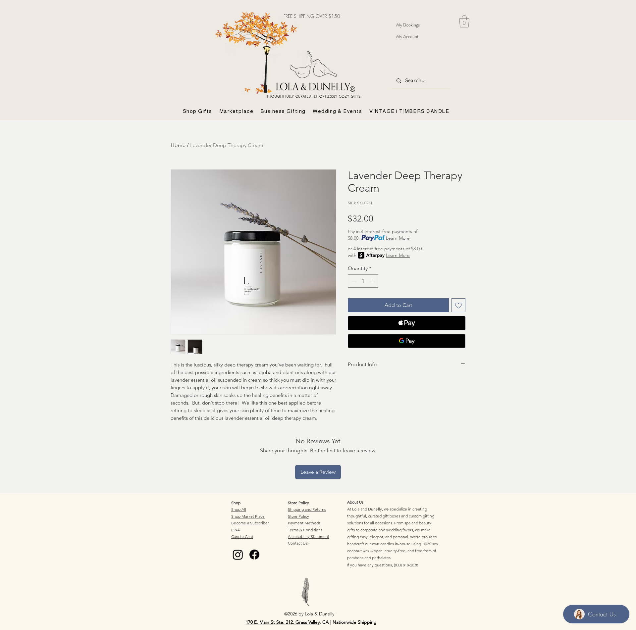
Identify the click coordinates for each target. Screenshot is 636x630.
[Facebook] (254, 554)
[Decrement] (353, 281)
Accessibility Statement (308, 536)
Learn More (398, 238)
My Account (407, 36)
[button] (464, 21)
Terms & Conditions (305, 529)
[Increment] (372, 281)
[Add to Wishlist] (458, 305)
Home (178, 145)
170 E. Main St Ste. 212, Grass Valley (283, 622)
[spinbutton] (363, 281)
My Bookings (408, 25)
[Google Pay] (406, 341)
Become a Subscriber (250, 522)
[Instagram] (237, 554)
